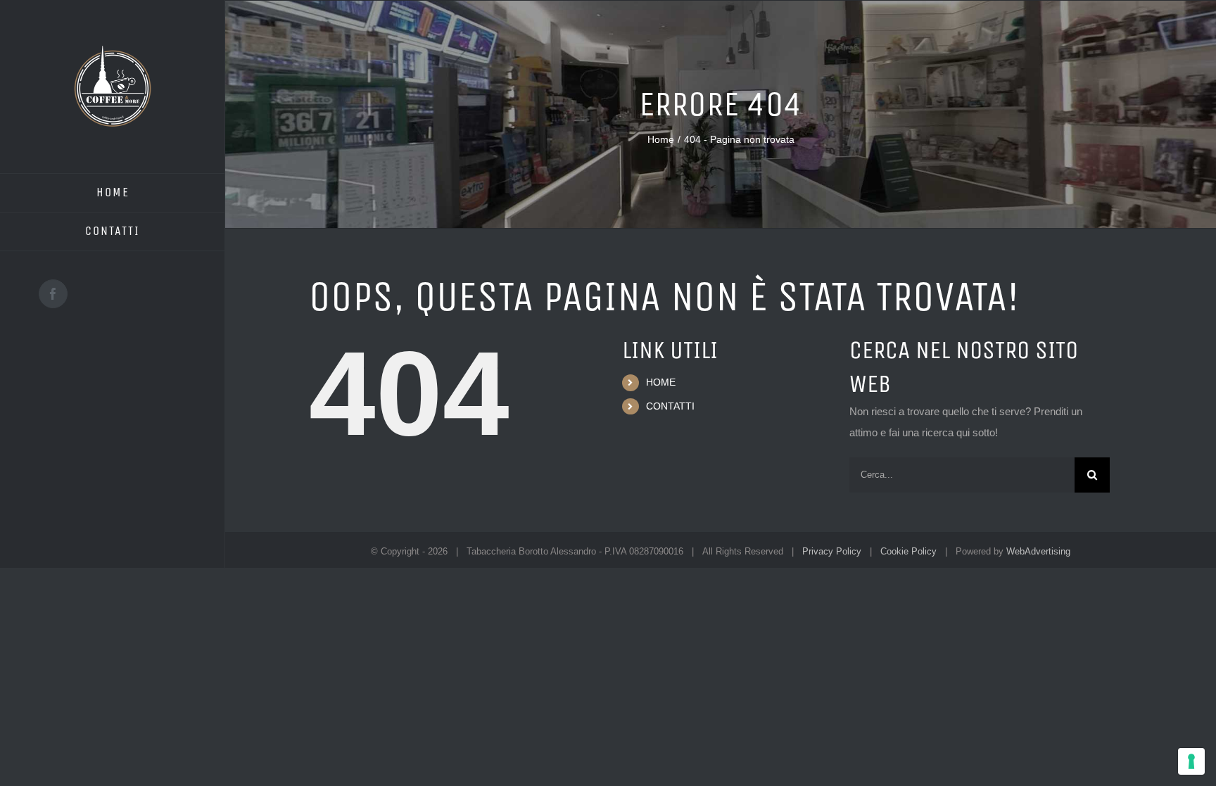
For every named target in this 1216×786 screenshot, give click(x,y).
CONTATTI (670, 406)
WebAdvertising (1038, 551)
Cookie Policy (908, 551)
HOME (661, 382)
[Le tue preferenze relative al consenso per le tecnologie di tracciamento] (1191, 761)
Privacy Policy (831, 551)
